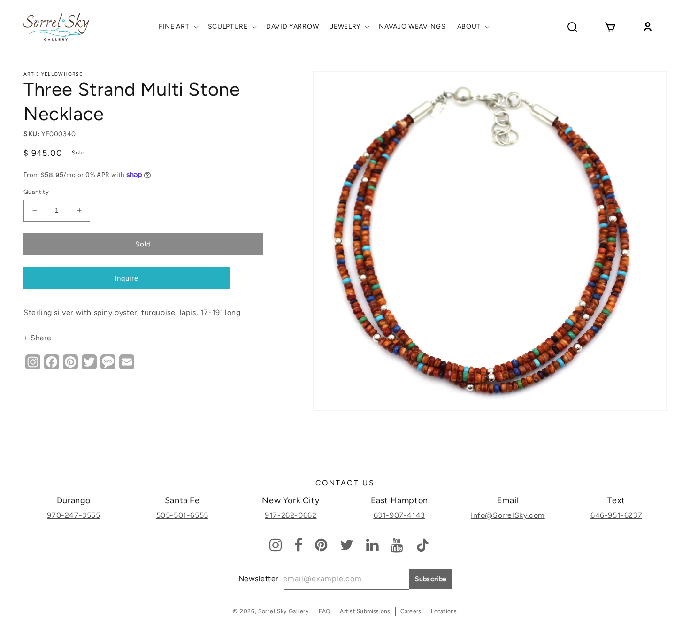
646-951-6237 (616, 515)
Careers (411, 611)
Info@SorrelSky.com (508, 515)
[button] (177, 27)
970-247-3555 (73, 515)
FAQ (324, 611)
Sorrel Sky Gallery (283, 611)
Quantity (36, 191)
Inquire (126, 278)
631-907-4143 (399, 515)
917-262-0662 (290, 515)
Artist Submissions (365, 611)
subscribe (431, 579)
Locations (444, 611)
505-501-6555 (182, 515)
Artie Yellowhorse (53, 74)
